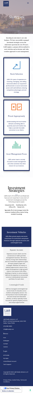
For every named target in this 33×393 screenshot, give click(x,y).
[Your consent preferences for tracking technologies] (30, 390)
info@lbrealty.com (8, 329)
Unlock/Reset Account (9, 361)
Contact (5, 343)
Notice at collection (8, 391)
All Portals (6, 355)
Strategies (6, 340)
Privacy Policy (7, 380)
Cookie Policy (16, 380)
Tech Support (7, 364)
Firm (4, 337)
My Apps (5, 358)
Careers (5, 347)
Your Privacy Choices (13, 388)
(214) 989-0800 (7, 326)
